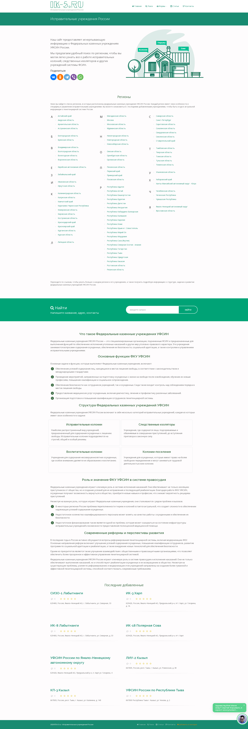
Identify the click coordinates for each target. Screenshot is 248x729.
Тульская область (164, 160)
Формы (161, 6)
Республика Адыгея (115, 187)
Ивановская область (67, 182)
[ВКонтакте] (53, 77)
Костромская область (67, 218)
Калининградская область (69, 193)
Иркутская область (66, 186)
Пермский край (113, 171)
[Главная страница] (67, 6)
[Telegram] (67, 77)
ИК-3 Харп (134, 593)
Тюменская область (165, 164)
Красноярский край (66, 226)
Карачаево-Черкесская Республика (73, 205)
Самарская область (164, 116)
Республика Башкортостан (119, 195)
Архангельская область (68, 124)
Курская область (65, 234)
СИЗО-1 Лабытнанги (66, 593)
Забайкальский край (67, 174)
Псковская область (115, 179)
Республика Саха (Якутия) (118, 240)
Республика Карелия (116, 220)
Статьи (175, 6)
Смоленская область (165, 136)
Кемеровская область (67, 210)
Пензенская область (116, 167)
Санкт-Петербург (163, 120)
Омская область (114, 151)
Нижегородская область (118, 135)
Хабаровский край (164, 179)
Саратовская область (165, 124)
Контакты (189, 6)
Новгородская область (117, 140)
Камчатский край (65, 201)
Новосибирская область (118, 144)
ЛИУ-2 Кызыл (137, 658)
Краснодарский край (67, 222)
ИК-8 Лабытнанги (64, 625)
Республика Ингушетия (117, 207)
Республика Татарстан (117, 249)
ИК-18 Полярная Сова (143, 625)
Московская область (116, 124)
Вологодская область (67, 155)
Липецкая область (66, 242)
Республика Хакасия (116, 261)
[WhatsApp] (80, 77)
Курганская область (67, 230)
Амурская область (66, 120)
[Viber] (74, 77)
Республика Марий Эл (116, 232)
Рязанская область (115, 269)
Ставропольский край (165, 141)
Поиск (150, 6)
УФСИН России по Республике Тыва (155, 690)
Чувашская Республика (166, 199)
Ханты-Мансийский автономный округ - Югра (176, 183)
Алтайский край (65, 116)
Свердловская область (166, 132)
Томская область (163, 156)
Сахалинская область (165, 128)
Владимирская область (68, 147)
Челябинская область (165, 191)
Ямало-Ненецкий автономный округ (172, 206)
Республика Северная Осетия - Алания (124, 245)
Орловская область (115, 159)
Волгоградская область (68, 151)
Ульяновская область (165, 172)
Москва (110, 120)
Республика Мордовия (117, 236)
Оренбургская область (117, 155)
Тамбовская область (165, 148)
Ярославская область (165, 211)
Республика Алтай (115, 191)
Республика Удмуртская (117, 257)
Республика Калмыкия (116, 216)
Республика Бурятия (116, 199)
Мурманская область (116, 128)
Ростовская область (116, 265)
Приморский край (114, 175)
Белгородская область (68, 135)
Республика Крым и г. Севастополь (122, 228)
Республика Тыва (114, 253)
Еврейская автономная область (72, 167)
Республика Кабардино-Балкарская (122, 211)
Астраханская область (68, 128)
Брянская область (66, 140)
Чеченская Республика (166, 195)
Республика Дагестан (116, 203)
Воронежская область (68, 159)
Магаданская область (116, 116)
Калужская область (66, 197)
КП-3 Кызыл (59, 690)
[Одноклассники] (60, 77)
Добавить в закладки (188, 724)
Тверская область (164, 152)
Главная (138, 6)
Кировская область (66, 214)
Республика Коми (114, 224)
